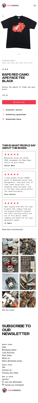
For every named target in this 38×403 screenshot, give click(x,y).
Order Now (20, 102)
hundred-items (8, 60)
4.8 (6, 69)
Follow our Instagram (14, 385)
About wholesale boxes (12, 361)
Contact (5, 379)
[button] (35, 5)
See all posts (8, 310)
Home (4, 347)
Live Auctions (8, 352)
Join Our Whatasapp (13, 382)
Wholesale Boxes (9, 350)
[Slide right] (35, 54)
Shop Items (7, 355)
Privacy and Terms (10, 373)
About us (6, 358)
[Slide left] (2, 54)
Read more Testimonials (12, 229)
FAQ (3, 367)
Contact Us (7, 370)
